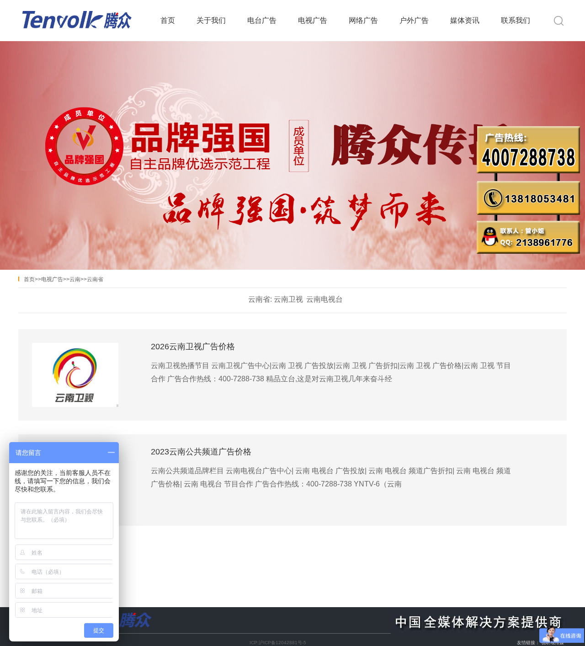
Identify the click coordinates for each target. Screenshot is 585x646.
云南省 (95, 279)
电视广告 (312, 20)
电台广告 (262, 20)
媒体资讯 (464, 20)
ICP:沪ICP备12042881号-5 (278, 642)
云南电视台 (324, 299)
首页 (167, 20)
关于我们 (211, 20)
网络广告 (363, 20)
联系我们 (515, 20)
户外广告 (414, 20)
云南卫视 (288, 299)
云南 (74, 279)
